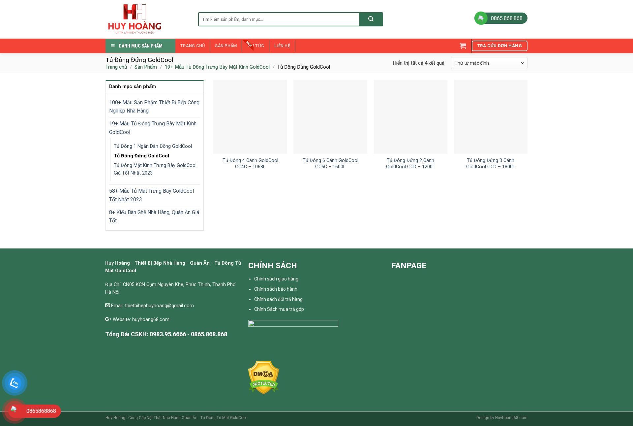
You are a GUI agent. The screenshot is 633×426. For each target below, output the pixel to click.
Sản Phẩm (226, 45)
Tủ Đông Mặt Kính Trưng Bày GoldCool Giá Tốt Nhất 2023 (155, 169)
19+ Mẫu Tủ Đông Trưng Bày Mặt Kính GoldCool (217, 67)
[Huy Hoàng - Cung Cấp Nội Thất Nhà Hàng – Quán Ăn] (147, 19)
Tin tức (255, 45)
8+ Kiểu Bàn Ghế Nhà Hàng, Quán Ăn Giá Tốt (154, 216)
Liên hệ (282, 45)
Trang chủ (192, 45)
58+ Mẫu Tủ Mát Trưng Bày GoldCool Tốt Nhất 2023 (151, 195)
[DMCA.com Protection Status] (263, 377)
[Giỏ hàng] (463, 46)
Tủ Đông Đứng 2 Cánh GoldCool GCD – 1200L (410, 164)
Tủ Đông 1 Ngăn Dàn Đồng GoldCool (153, 146)
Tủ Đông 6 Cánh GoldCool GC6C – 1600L (330, 164)
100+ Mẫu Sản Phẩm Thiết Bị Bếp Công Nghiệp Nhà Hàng (154, 106)
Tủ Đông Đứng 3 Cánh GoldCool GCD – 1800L (490, 164)
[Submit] (370, 19)
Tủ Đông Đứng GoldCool (141, 156)
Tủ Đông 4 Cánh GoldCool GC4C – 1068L (250, 164)
